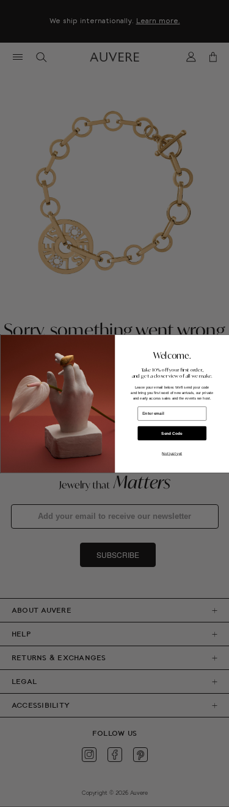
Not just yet (172, 453)
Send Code (172, 433)
